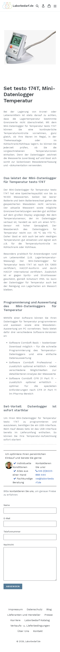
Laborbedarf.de (32, 641)
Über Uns (23, 631)
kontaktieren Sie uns (22, 491)
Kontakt (38, 631)
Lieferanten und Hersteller (23, 614)
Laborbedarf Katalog (37, 620)
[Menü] (55, 6)
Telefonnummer (12, 531)
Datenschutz (34, 609)
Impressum (15, 609)
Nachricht (9, 544)
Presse (48, 614)
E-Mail (7, 518)
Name (7, 505)
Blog (49, 609)
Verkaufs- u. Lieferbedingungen (30, 625)
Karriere (15, 620)
